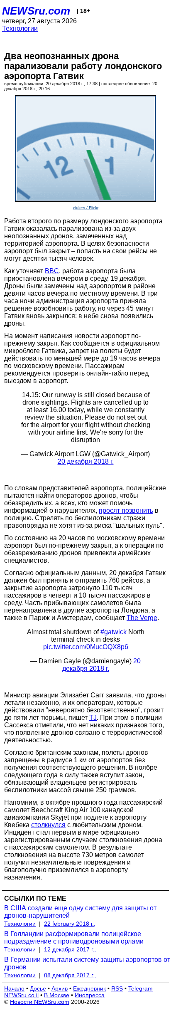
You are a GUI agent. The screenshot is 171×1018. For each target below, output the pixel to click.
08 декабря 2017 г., (70, 975)
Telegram (140, 988)
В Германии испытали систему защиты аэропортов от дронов (87, 963)
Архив (59, 988)
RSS (117, 988)
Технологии (20, 28)
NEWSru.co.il (21, 995)
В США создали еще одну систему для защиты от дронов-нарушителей (80, 911)
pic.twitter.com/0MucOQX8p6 (85, 646)
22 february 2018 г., (69, 923)
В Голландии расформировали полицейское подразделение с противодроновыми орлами (74, 937)
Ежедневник (89, 988)
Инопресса (90, 995)
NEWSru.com (36, 11)
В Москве (56, 995)
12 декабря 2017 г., (70, 949)
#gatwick (113, 631)
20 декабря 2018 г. (86, 461)
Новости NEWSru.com (39, 1001)
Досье (38, 988)
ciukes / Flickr (85, 207)
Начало (14, 988)
